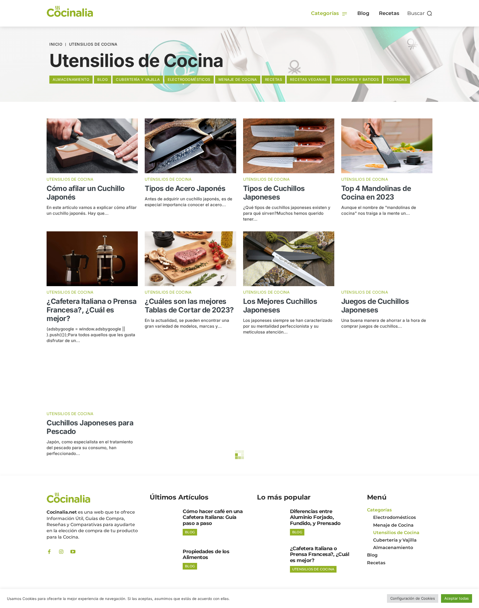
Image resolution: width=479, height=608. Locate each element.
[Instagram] (60, 551)
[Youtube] (72, 551)
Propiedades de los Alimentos (206, 555)
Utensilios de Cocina (70, 179)
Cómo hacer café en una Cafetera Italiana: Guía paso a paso (213, 517)
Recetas (273, 79)
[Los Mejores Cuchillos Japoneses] (288, 258)
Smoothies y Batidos (357, 79)
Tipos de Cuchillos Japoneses (274, 192)
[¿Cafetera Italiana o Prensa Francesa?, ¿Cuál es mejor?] (92, 258)
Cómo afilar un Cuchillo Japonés (86, 192)
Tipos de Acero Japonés (185, 188)
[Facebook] (49, 551)
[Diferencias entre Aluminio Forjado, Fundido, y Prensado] (271, 522)
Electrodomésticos (189, 79)
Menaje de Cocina (237, 79)
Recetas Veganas (308, 79)
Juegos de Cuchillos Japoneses (375, 305)
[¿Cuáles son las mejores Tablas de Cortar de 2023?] (190, 258)
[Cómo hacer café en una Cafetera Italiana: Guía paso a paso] (164, 522)
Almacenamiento (71, 79)
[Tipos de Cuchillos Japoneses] (288, 145)
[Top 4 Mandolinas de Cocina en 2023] (386, 145)
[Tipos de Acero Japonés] (190, 145)
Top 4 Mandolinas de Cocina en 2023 (376, 192)
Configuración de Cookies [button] (412, 598)
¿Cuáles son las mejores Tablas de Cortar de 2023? (189, 305)
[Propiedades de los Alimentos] (164, 559)
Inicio (55, 44)
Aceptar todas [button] (456, 598)
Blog (102, 79)
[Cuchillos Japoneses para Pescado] (92, 380)
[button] (419, 13)
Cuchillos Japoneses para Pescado (90, 427)
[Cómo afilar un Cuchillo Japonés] (92, 145)
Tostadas (397, 79)
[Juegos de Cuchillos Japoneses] (386, 258)
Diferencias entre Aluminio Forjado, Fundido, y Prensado (315, 517)
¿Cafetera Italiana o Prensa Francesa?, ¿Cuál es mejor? (92, 310)
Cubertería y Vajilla (138, 79)
